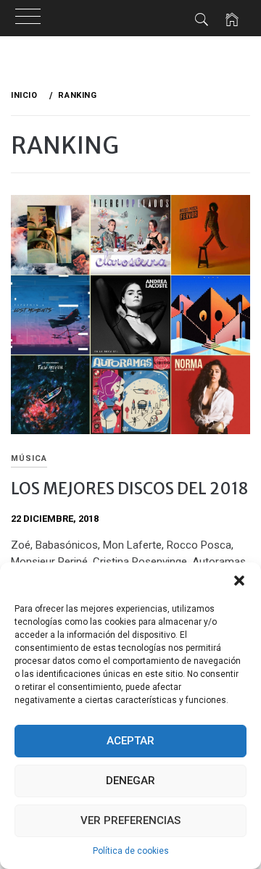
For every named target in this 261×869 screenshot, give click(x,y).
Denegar (130, 780)
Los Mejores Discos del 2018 (130, 488)
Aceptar (130, 740)
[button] (239, 580)
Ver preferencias (130, 820)
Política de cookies (131, 851)
